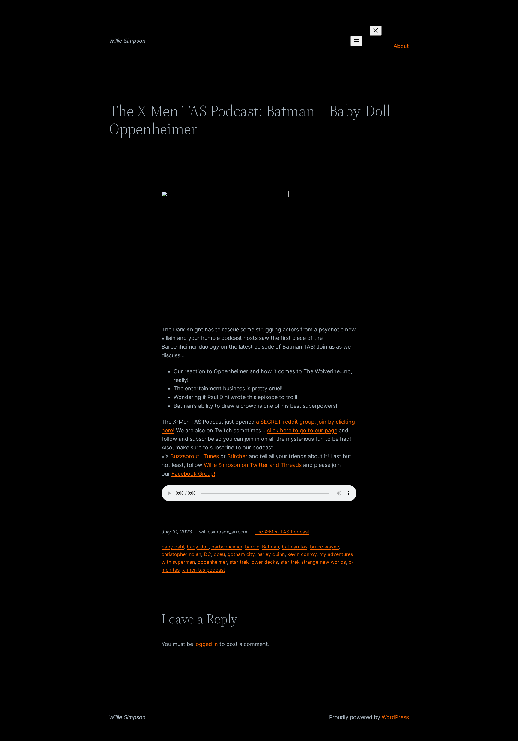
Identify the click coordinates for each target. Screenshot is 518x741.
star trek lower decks (254, 562)
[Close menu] (376, 31)
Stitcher (237, 456)
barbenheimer (226, 547)
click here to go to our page (302, 430)
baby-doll (198, 547)
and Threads (285, 465)
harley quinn (271, 554)
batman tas (294, 547)
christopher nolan (181, 554)
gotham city (241, 554)
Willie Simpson (127, 41)
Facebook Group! (193, 473)
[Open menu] (356, 41)
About (401, 46)
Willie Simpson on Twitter (236, 465)
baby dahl (173, 547)
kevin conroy (302, 554)
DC (207, 554)
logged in (206, 644)
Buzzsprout (184, 456)
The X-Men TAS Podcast (282, 532)
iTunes (210, 456)
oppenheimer (212, 562)
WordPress (395, 717)
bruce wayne (324, 547)
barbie (252, 547)
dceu (219, 554)
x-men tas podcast (203, 570)
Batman (270, 547)
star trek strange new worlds (313, 562)
